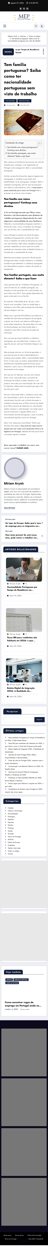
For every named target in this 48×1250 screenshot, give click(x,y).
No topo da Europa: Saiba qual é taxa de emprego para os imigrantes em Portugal (23, 525)
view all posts (9, 508)
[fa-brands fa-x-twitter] (24, 8)
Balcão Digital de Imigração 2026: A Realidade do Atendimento (21, 690)
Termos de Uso (19, 1240)
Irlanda (10, 831)
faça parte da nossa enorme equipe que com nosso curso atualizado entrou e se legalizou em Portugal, (23, 428)
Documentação (10, 101)
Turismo (10, 854)
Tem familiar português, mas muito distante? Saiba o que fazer (21, 154)
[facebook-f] (20, 8)
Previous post (10, 519)
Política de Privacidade (34, 1240)
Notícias (10, 839)
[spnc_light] (42, 26)
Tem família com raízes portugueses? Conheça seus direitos (22, 148)
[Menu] (5, 26)
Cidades (10, 808)
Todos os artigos (24, 101)
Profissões (11, 845)
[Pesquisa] (36, 26)
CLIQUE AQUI (22, 448)
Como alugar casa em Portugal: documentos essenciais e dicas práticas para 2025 (23, 1008)
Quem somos (7, 1240)
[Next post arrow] (42, 536)
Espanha (11, 819)
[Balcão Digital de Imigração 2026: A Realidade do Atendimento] (24, 670)
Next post (8, 531)
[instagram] (27, 8)
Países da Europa (14, 842)
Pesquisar (12, 711)
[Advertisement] (24, 884)
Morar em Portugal (14, 836)
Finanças (11, 828)
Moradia (11, 834)
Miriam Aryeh (11, 105)
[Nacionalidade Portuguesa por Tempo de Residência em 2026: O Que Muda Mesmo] (24, 569)
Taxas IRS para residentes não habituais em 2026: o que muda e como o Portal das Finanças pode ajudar (22, 639)
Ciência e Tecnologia (15, 811)
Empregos (11, 816)
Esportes (11, 822)
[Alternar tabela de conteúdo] (38, 143)
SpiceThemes (24, 1246)
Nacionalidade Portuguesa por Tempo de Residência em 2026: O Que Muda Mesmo (22, 589)
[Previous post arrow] (42, 522)
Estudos (10, 825)
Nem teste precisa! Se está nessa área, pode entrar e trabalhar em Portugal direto (21, 536)
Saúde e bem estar (14, 848)
